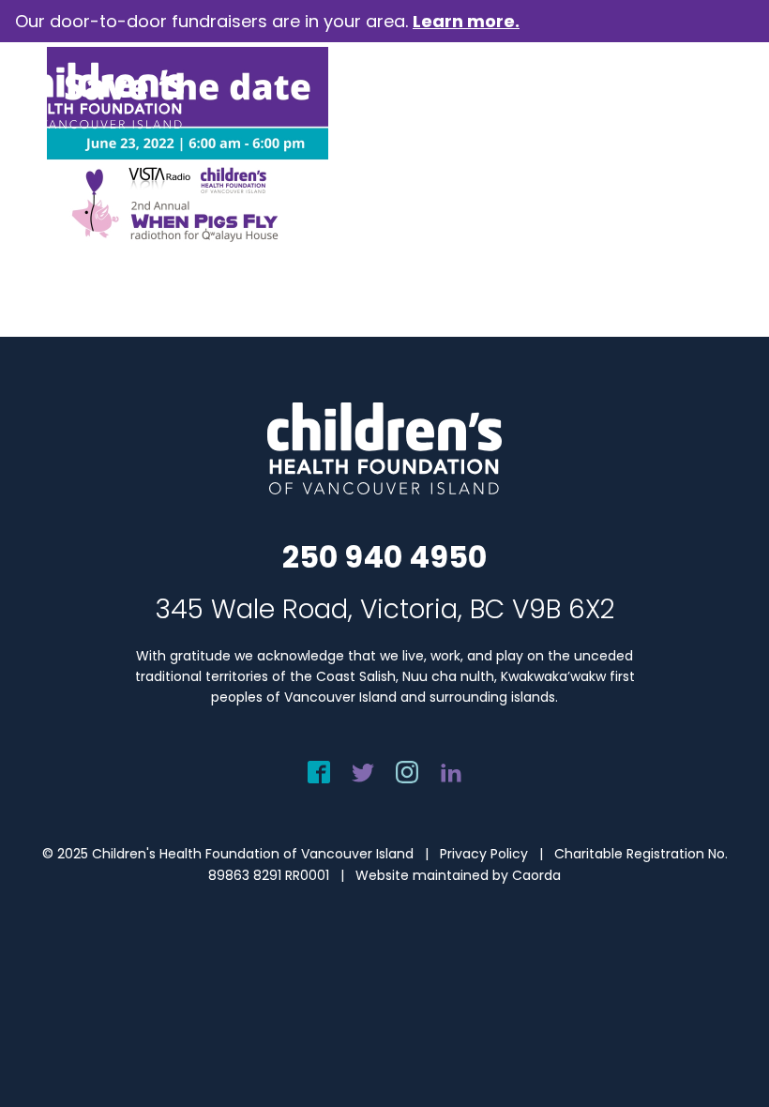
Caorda (536, 875)
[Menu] (728, 95)
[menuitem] (728, 95)
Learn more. (466, 21)
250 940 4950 (384, 557)
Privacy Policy (484, 853)
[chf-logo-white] (99, 95)
